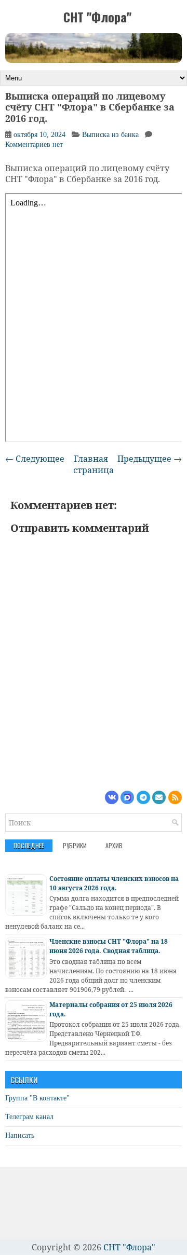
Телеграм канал (29, 1117)
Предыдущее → (149, 458)
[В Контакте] (111, 797)
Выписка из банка (110, 135)
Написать (19, 1135)
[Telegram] (143, 797)
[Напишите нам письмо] (159, 797)
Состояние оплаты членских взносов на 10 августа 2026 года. (114, 883)
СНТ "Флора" (97, 16)
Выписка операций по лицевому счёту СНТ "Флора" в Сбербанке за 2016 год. (90, 108)
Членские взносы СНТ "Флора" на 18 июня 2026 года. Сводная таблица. (108, 946)
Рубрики (75, 845)
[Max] (127, 797)
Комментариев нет (34, 144)
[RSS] (175, 797)
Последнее (29, 845)
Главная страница (93, 464)
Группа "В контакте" (37, 1098)
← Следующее (34, 458)
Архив (114, 845)
